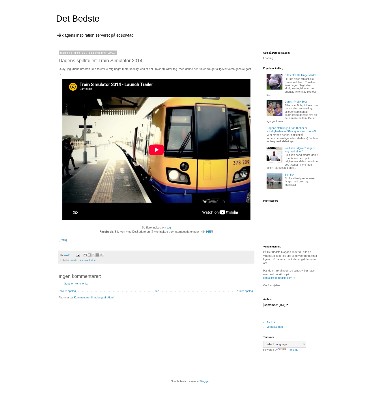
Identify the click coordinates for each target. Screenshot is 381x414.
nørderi (74, 260)
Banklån (271, 322)
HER (209, 231)
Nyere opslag (68, 291)
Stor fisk (289, 174)
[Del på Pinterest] (102, 255)
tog (169, 227)
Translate (292, 349)
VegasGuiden (275, 326)
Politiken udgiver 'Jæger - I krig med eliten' (300, 150)
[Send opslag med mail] (78, 254)
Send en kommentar (76, 283)
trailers (92, 260)
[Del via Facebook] (97, 255)
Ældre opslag (245, 291)
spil (81, 260)
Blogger (204, 381)
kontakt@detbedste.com (277, 277)
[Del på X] (93, 255)
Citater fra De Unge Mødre (300, 75)
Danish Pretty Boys (296, 101)
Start (156, 291)
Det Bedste (77, 18)
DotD (63, 240)
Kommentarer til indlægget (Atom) (94, 297)
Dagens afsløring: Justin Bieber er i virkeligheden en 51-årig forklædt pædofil (291, 130)
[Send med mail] (85, 255)
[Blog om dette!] (89, 255)
